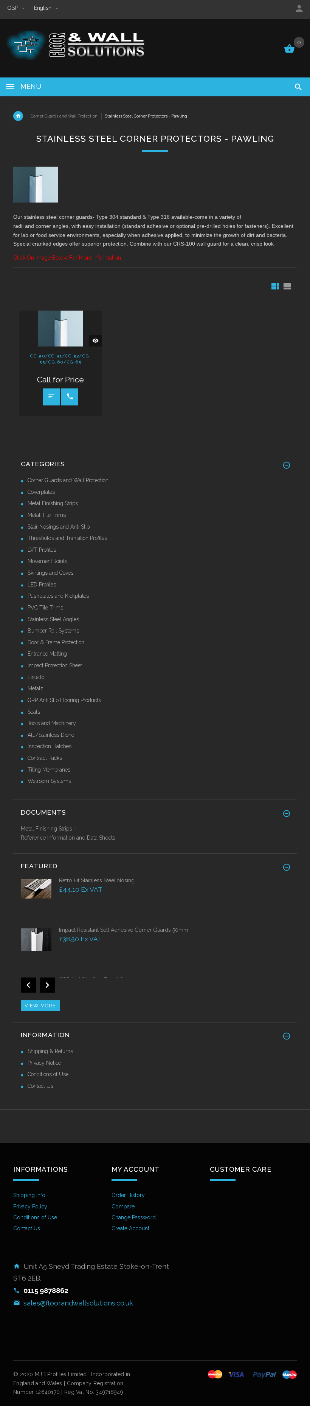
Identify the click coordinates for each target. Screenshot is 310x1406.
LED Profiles (42, 585)
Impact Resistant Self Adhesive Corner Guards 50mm (123, 930)
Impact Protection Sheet (55, 665)
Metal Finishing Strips (53, 503)
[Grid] (275, 286)
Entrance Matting (47, 654)
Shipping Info (29, 1195)
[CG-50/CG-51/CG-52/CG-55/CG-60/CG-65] (60, 328)
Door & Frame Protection (56, 642)
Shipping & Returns (50, 1051)
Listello (36, 677)
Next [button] (47, 985)
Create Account (130, 1228)
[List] (287, 286)
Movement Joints (47, 561)
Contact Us (40, 1086)
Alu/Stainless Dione (51, 735)
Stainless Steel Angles (53, 619)
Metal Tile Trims (47, 515)
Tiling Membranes (49, 770)
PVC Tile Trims (45, 608)
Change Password (134, 1217)
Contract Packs (45, 758)
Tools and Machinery (52, 723)
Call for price (69, 396)
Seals (34, 712)
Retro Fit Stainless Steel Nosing (97, 880)
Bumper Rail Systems (53, 631)
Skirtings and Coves (50, 573)
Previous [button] (28, 985)
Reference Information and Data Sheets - (70, 838)
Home (18, 116)
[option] (155, 901)
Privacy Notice (44, 1063)
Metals (35, 688)
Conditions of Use (48, 1074)
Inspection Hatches (49, 746)
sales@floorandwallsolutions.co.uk (78, 1303)
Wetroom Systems (49, 781)
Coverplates (41, 492)
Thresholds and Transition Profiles (67, 538)
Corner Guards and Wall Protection (64, 116)
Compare (123, 1206)
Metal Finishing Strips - (48, 829)
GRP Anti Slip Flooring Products (64, 700)
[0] (289, 52)
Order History (128, 1195)
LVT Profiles (42, 550)
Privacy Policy (30, 1206)
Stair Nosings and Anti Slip (59, 527)
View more (40, 1005)
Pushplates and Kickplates (58, 596)
